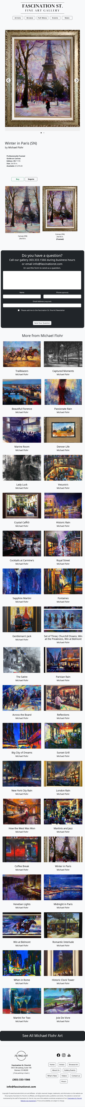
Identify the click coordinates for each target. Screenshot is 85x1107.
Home (52, 1064)
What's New (52, 1076)
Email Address (42, 301)
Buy (17, 179)
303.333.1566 (37, 260)
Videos (64, 1076)
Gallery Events (69, 1070)
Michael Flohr (15, 147)
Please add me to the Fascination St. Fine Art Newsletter (43, 310)
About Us (56, 1070)
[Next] (76, 80)
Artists (61, 1064)
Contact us (76, 1076)
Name (22, 292)
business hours (65, 260)
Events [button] (55, 18)
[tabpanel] (42, 215)
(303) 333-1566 (21, 1079)
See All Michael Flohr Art (42, 1035)
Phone (62, 292)
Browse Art (73, 1064)
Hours (63, 1081)
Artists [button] (18, 18)
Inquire (31, 179)
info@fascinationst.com (47, 264)
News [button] (67, 18)
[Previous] (8, 80)
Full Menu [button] (42, 18)
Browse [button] (30, 18)
